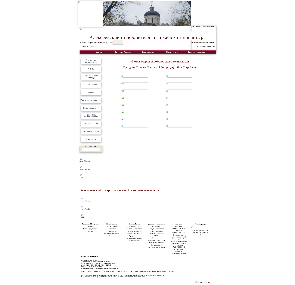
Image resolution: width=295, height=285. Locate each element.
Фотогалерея (91, 84)
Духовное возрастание (196, 52)
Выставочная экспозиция (134, 238)
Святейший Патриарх (123, 52)
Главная (99, 52)
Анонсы (91, 69)
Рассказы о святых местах (156, 247)
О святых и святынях (156, 243)
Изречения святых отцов (156, 240)
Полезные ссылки (91, 131)
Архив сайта (91, 139)
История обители (112, 226)
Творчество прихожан (134, 233)
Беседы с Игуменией (156, 229)
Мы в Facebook (85, 169)
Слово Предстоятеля (90, 229)
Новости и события (134, 226)
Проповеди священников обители (156, 234)
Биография (90, 226)
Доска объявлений (91, 108)
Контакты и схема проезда (91, 77)
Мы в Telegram (85, 161)
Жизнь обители (172, 52)
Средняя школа (134, 236)
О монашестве (157, 238)
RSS (81, 177)
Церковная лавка (134, 241)
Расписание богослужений (91, 61)
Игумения (112, 229)
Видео (91, 92)
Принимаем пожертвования (91, 116)
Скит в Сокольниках (134, 229)
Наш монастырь (148, 52)
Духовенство (112, 231)
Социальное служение (134, 231)
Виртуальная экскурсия (91, 100)
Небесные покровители (112, 233)
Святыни (112, 236)
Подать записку (91, 124)
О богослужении (156, 226)
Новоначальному (156, 245)
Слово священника (156, 231)
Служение (90, 231)
